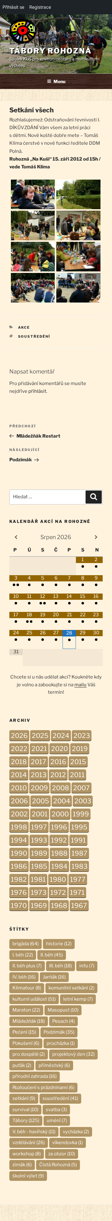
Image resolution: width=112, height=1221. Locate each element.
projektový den (73, 1054)
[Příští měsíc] (96, 537)
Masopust (63, 1010)
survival (25, 1109)
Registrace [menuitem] (40, 7)
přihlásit (37, 391)
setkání (23, 1098)
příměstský (54, 1065)
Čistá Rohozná (58, 1164)
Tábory (25, 1120)
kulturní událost (34, 999)
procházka (61, 1043)
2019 (80, 749)
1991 (78, 840)
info (86, 966)
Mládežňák (28, 1021)
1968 (59, 905)
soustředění (34, 336)
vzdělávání (28, 1142)
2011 (77, 775)
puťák (21, 1065)
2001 (40, 814)
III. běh (60, 966)
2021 (39, 749)
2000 (60, 814)
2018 (19, 762)
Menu (59, 81)
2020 (59, 749)
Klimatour (26, 988)
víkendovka (67, 1142)
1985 (39, 866)
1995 (79, 827)
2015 (78, 762)
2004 (61, 801)
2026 (19, 736)
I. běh (22, 955)
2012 (58, 775)
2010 (19, 788)
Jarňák (54, 977)
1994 (19, 840)
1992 (59, 840)
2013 (38, 775)
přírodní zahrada (34, 1076)
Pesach (63, 1021)
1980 (58, 879)
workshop (26, 1154)
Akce (24, 327)
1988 (59, 853)
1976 (19, 892)
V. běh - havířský (33, 1131)
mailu (80, 685)
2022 (19, 749)
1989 (39, 853)
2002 (19, 814)
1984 (59, 866)
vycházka (76, 1131)
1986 (19, 866)
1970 (19, 905)
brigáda (25, 943)
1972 (58, 892)
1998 (19, 827)
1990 (19, 853)
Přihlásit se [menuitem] (13, 7)
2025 (40, 736)
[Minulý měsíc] (16, 537)
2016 (58, 762)
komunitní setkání (71, 988)
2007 (81, 788)
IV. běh (23, 977)
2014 (19, 775)
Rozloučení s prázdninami (43, 1087)
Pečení (24, 1032)
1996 (59, 827)
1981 (38, 879)
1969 (39, 905)
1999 (81, 814)
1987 (79, 853)
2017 (38, 762)
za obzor (61, 1154)
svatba (56, 1109)
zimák (22, 1164)
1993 (39, 840)
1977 (78, 879)
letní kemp (78, 999)
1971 (77, 892)
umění (57, 1120)
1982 (19, 879)
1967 (79, 905)
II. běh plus (27, 966)
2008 (60, 788)
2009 (39, 788)
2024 (61, 736)
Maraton (26, 1010)
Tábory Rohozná (50, 50)
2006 (19, 801)
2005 (40, 801)
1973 (38, 892)
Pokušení (25, 1043)
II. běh (51, 955)
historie (59, 943)
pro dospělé (28, 1054)
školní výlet (28, 1176)
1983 (79, 866)
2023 (81, 736)
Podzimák (59, 1032)
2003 (82, 801)
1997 (39, 827)
